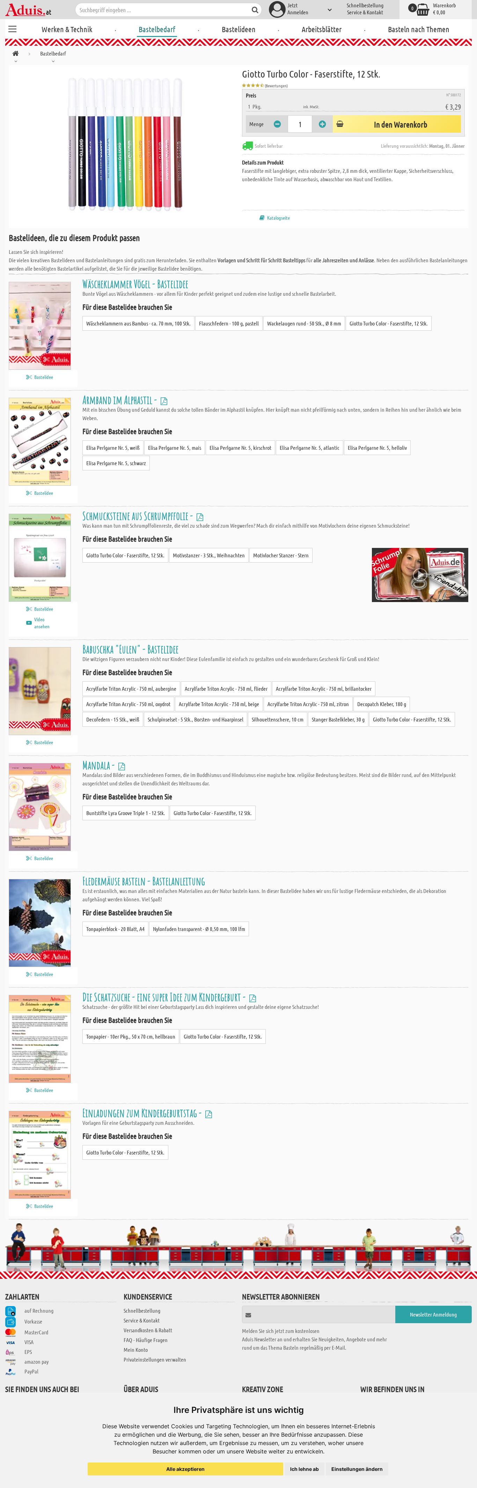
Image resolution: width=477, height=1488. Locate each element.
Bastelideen (239, 29)
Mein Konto (136, 1349)
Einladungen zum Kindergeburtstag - (143, 1113)
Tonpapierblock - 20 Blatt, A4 (115, 928)
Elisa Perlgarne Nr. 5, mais (174, 447)
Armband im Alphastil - (120, 400)
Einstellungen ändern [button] (357, 1469)
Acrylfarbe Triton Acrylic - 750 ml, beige (219, 704)
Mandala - (99, 765)
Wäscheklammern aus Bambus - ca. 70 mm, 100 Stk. (138, 323)
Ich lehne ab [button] (304, 1469)
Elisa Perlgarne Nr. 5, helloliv (377, 447)
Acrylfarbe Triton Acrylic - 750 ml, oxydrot (128, 704)
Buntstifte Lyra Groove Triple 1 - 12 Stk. (125, 812)
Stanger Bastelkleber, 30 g (338, 719)
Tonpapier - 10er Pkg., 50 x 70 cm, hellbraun (130, 1036)
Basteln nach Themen (418, 29)
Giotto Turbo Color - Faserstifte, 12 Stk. (389, 323)
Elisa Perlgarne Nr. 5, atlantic (309, 447)
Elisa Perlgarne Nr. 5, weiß (113, 447)
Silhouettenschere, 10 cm (277, 719)
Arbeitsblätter (322, 29)
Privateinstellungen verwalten (155, 1359)
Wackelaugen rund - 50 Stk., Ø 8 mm (304, 323)
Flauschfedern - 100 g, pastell (229, 323)
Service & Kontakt (365, 12)
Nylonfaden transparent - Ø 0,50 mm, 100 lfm (199, 928)
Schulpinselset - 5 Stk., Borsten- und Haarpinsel (195, 719)
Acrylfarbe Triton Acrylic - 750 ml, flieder (226, 688)
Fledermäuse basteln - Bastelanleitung (143, 881)
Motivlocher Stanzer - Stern (281, 555)
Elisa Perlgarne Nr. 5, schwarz (116, 463)
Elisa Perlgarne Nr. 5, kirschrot (240, 447)
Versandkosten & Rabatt (148, 1330)
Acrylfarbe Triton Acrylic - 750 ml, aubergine (131, 688)
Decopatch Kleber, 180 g (381, 704)
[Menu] (12, 28)
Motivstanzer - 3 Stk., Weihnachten (209, 555)
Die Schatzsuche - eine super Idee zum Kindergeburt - (165, 997)
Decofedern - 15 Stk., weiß (112, 719)
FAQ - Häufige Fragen (146, 1339)
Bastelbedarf (157, 29)
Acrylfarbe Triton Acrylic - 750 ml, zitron (308, 704)
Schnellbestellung (365, 5)
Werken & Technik (67, 29)
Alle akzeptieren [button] (185, 1469)
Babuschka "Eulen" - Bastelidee (130, 649)
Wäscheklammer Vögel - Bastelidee (135, 284)
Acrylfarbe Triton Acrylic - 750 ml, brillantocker (324, 688)
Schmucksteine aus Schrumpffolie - (138, 515)
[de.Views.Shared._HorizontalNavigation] (15, 55)
